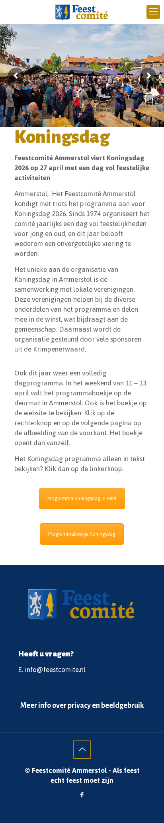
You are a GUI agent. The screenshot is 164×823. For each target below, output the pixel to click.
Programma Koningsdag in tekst (82, 498)
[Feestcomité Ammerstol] (82, 12)
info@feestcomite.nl (55, 669)
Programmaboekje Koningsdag (81, 534)
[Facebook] (82, 795)
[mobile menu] (153, 12)
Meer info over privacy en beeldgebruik (82, 705)
